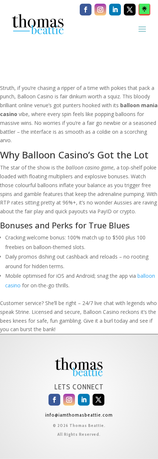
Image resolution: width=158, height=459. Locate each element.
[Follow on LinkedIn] (115, 9)
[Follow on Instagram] (100, 9)
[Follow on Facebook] (85, 9)
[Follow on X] (130, 9)
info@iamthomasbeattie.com (79, 414)
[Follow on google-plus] (144, 9)
